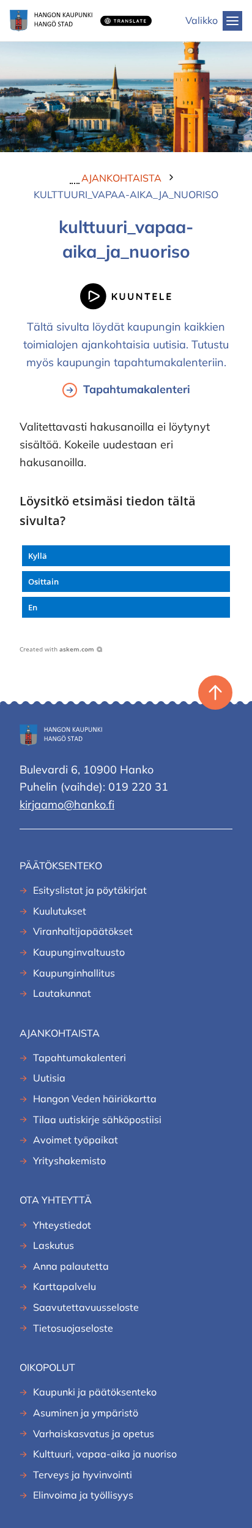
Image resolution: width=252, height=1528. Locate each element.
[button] (126, 555)
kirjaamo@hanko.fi (67, 804)
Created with (57, 649)
